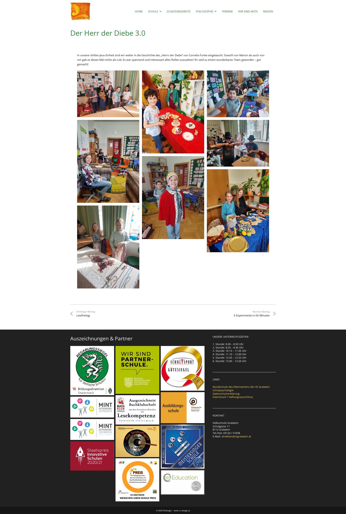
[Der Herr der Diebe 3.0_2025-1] (238, 93)
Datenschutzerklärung (226, 393)
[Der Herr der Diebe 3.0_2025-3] (108, 93)
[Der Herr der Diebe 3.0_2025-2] (108, 247)
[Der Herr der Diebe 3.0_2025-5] (173, 111)
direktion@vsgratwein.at (236, 436)
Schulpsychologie (223, 390)
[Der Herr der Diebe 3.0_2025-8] (238, 143)
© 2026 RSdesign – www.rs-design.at (173, 510)
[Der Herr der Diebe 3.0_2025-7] (108, 161)
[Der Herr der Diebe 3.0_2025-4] (173, 197)
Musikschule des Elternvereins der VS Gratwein (241, 387)
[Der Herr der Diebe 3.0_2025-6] (238, 210)
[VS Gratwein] (80, 11)
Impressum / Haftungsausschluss (233, 397)
